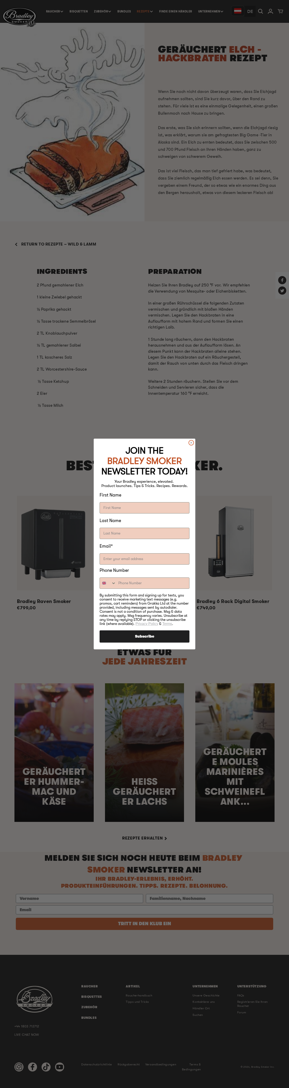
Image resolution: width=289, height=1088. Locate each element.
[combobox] (108, 583)
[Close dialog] (191, 442)
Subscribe (144, 636)
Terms (167, 624)
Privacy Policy (146, 624)
